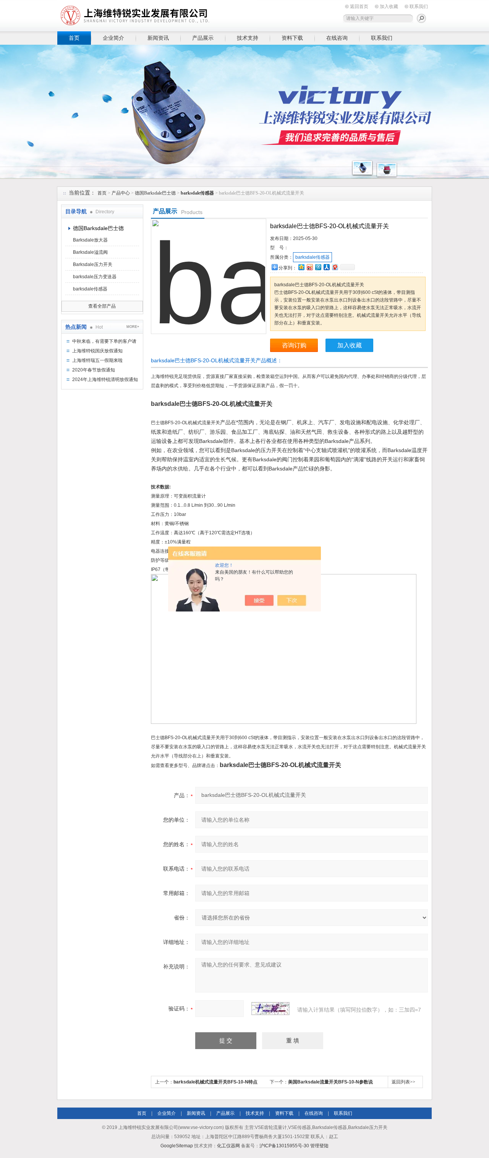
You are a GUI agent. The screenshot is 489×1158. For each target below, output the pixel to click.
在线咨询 (337, 38)
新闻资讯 (158, 38)
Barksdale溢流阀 (90, 252)
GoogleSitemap (176, 1145)
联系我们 (419, 6)
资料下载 (292, 38)
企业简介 (113, 38)
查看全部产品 (102, 306)
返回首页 (359, 6)
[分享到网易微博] (334, 267)
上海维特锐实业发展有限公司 (175, 14)
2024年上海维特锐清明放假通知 (105, 379)
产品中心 (121, 193)
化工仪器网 (228, 1145)
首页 (74, 38)
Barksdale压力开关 (92, 264)
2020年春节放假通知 (93, 370)
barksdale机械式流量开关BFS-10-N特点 (215, 1082)
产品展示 (203, 38)
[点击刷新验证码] (270, 1008)
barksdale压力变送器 (95, 276)
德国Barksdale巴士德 (155, 193)
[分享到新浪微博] (309, 267)
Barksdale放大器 (90, 240)
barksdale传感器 (90, 289)
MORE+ (132, 327)
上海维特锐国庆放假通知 (97, 351)
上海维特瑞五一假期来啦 (97, 360)
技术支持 (247, 38)
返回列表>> (403, 1082)
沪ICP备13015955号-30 (284, 1145)
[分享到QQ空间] (301, 267)
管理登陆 (319, 1145)
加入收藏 (389, 6)
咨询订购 (294, 345)
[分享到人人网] (326, 267)
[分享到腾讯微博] (318, 267)
